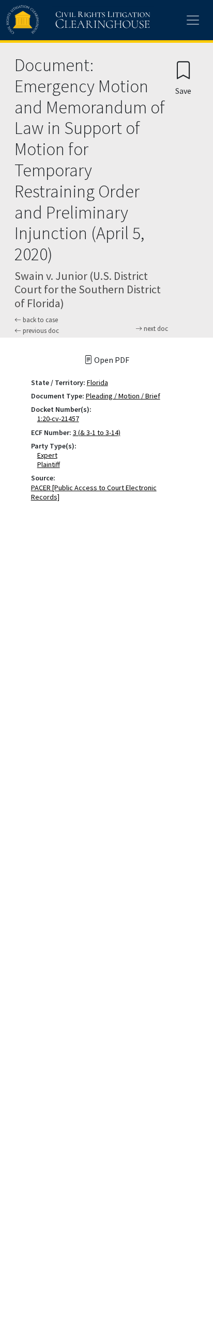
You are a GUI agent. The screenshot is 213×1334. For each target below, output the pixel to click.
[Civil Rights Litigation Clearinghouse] (58, 20)
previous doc (40, 330)
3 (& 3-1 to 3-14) (96, 432)
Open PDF (111, 360)
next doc (155, 329)
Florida (97, 382)
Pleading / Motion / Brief (123, 396)
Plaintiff (50, 464)
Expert (49, 455)
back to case (39, 319)
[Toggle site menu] (193, 20)
